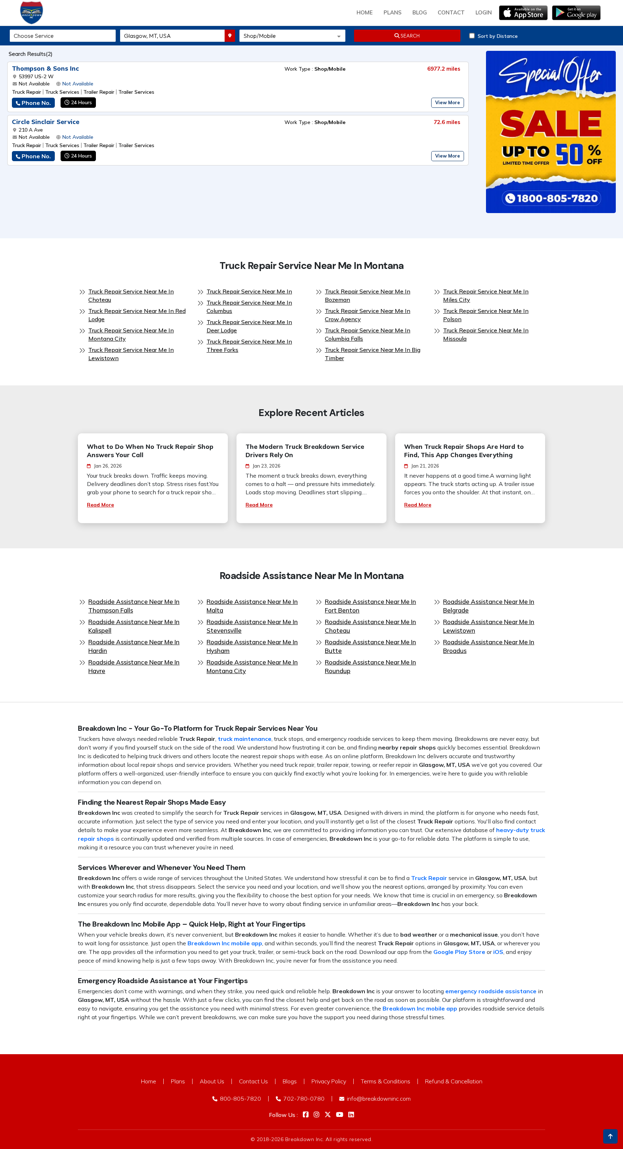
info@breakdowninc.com (378, 1098)
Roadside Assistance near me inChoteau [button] (370, 626)
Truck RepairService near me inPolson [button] (486, 315)
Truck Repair (429, 877)
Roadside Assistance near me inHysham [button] (252, 646)
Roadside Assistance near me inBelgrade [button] (488, 606)
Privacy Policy (329, 1081)
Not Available (77, 83)
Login (484, 12)
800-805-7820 (239, 1098)
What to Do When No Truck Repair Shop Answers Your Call (150, 451)
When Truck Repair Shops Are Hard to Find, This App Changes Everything (464, 451)
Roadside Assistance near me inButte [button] (370, 646)
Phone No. (36, 102)
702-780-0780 (303, 1098)
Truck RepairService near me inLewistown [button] (131, 354)
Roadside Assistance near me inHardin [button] (134, 646)
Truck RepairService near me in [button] (249, 291)
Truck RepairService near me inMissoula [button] (486, 334)
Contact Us (253, 1081)
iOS (498, 951)
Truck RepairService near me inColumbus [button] (249, 306)
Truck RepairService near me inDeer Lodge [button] (249, 326)
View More (447, 102)
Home (365, 12)
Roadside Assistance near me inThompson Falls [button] (134, 606)
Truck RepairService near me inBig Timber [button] (372, 354)
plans (393, 12)
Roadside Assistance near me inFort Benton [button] (370, 606)
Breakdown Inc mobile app (224, 943)
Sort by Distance (498, 36)
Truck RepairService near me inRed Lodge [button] (137, 315)
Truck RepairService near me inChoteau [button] (131, 295)
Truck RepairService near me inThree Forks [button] (249, 345)
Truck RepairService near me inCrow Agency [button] (367, 315)
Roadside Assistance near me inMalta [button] (252, 606)
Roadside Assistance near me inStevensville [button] (252, 626)
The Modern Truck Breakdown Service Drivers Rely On (305, 451)
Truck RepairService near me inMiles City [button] (486, 295)
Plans (178, 1081)
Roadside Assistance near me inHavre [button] (134, 666)
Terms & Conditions (385, 1081)
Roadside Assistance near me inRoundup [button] (370, 666)
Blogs (290, 1081)
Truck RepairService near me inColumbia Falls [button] (367, 334)
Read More (100, 504)
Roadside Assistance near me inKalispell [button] (134, 626)
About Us (212, 1081)
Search (409, 35)
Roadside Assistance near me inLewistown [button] (488, 626)
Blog (419, 12)
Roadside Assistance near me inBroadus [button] (488, 646)
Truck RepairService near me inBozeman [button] (367, 295)
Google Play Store (459, 951)
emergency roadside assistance (490, 991)
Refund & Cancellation (453, 1081)
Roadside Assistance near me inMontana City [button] (252, 666)
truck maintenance (244, 738)
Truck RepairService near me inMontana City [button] (131, 334)
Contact (451, 12)
